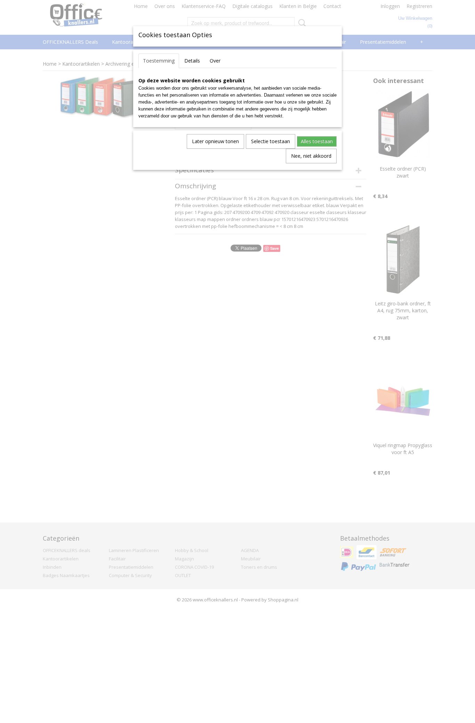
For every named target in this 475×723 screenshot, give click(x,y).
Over (215, 60)
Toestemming (159, 60)
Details (192, 60)
